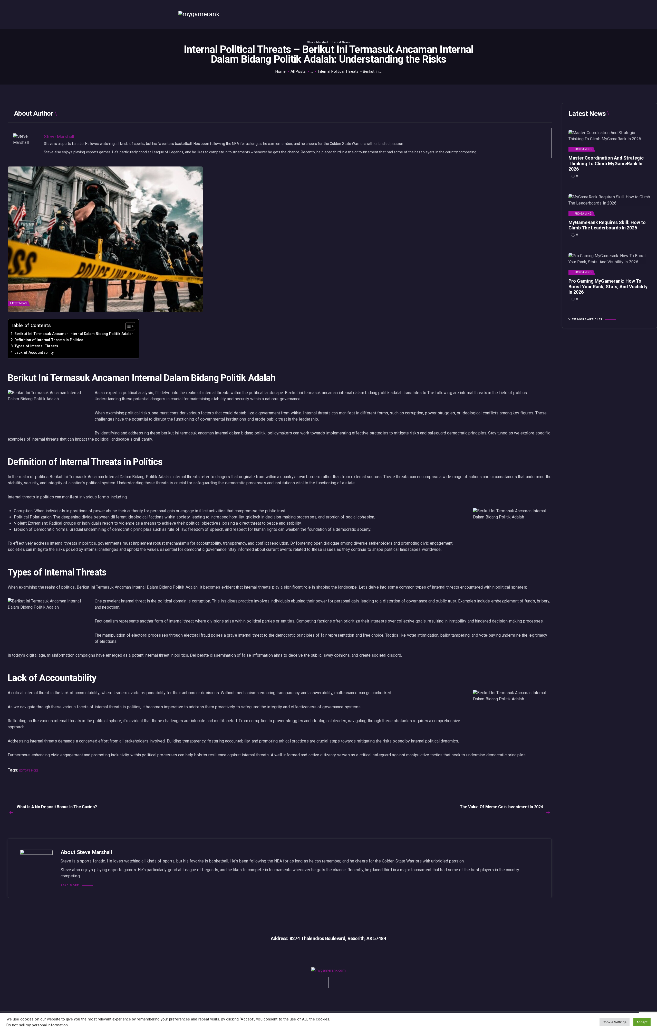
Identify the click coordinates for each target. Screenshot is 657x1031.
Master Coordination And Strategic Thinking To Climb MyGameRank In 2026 (606, 163)
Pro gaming (583, 149)
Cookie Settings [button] (615, 1022)
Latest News (341, 42)
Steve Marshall (318, 42)
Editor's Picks (28, 770)
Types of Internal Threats (36, 346)
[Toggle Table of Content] (128, 326)
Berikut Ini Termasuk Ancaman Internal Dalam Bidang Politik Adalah (74, 334)
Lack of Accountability (34, 352)
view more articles (585, 319)
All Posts (298, 71)
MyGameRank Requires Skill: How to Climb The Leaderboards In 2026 (607, 225)
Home (280, 71)
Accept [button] (642, 1022)
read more (70, 885)
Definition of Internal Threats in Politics (48, 340)
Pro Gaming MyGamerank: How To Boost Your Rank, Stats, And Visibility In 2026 (608, 286)
